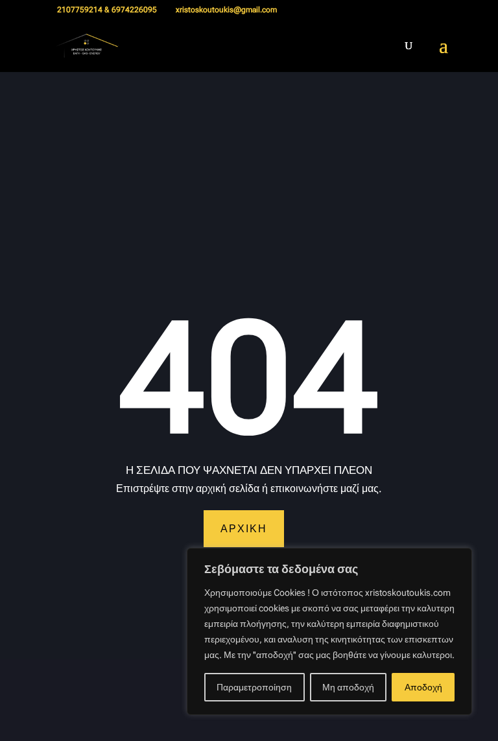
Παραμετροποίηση (254, 687)
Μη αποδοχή (348, 687)
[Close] (458, 559)
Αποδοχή (423, 687)
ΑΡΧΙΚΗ (243, 529)
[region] (329, 631)
